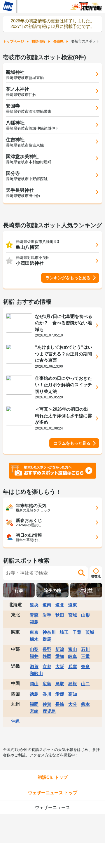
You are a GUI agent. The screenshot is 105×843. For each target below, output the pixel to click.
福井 (34, 656)
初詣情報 (39, 42)
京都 (47, 666)
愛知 (59, 656)
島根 (72, 683)
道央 (34, 604)
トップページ (13, 42)
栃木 (34, 639)
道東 (72, 604)
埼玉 (64, 632)
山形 (85, 615)
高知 (72, 694)
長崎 (59, 704)
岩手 (47, 615)
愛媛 (59, 694)
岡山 (34, 683)
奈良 (85, 666)
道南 (47, 604)
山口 (85, 683)
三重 (85, 656)
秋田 (59, 615)
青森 (34, 615)
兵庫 (72, 666)
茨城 (89, 632)
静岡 (47, 656)
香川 (47, 694)
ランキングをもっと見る (68, 277)
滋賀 (34, 666)
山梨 (34, 649)
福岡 (34, 704)
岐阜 (72, 656)
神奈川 (49, 632)
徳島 (34, 694)
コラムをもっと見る (72, 443)
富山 (72, 649)
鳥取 (59, 683)
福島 (34, 622)
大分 (72, 704)
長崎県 (58, 42)
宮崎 (34, 711)
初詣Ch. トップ (53, 777)
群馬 (47, 639)
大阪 (59, 666)
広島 (47, 683)
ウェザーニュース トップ (52, 792)
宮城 (72, 615)
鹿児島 (49, 711)
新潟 (59, 649)
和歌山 (36, 673)
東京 (34, 632)
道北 (59, 604)
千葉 (77, 632)
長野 (47, 649)
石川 (85, 649)
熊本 (85, 704)
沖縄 (15, 721)
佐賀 (47, 704)
